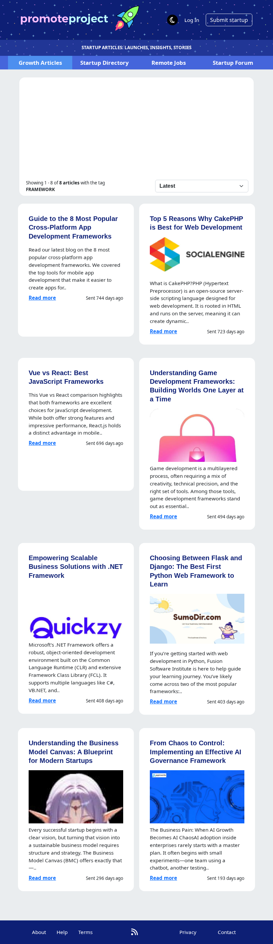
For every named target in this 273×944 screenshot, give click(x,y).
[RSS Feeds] (134, 932)
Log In (191, 20)
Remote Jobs (168, 62)
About (39, 932)
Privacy (187, 932)
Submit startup (229, 20)
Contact (227, 932)
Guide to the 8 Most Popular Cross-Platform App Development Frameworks (73, 227)
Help (62, 932)
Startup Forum (233, 62)
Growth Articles (40, 62)
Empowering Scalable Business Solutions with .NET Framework (76, 566)
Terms (85, 932)
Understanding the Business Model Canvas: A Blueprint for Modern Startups (74, 751)
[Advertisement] (136, 129)
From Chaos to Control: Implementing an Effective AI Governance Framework (195, 751)
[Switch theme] (172, 20)
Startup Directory (104, 62)
